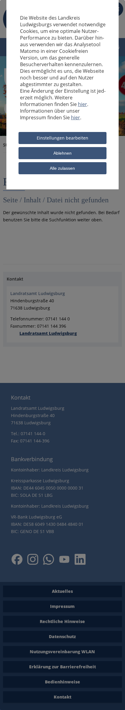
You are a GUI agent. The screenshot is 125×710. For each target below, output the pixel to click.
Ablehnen (62, 153)
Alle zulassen (62, 168)
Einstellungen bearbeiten (62, 138)
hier (82, 104)
